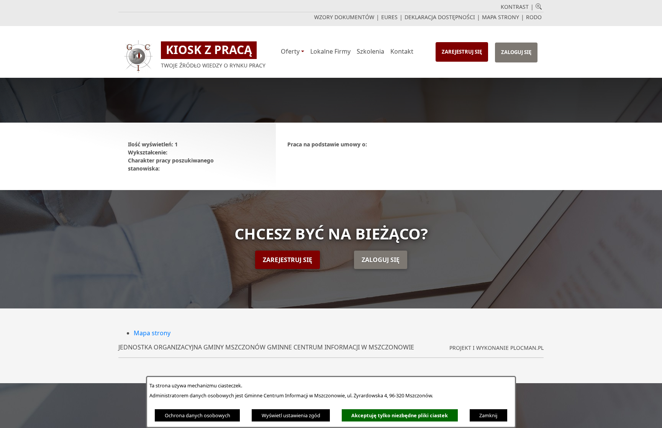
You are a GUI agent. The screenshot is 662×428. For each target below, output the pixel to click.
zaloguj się (516, 52)
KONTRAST (515, 6)
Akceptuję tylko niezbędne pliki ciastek (399, 415)
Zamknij (488, 415)
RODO (534, 17)
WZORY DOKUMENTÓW (344, 17)
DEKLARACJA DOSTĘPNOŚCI (440, 17)
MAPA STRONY (500, 17)
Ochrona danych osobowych (197, 415)
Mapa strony (152, 333)
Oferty (290, 51)
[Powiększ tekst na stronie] (539, 7)
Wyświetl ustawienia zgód (291, 415)
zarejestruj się (462, 51)
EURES (389, 17)
